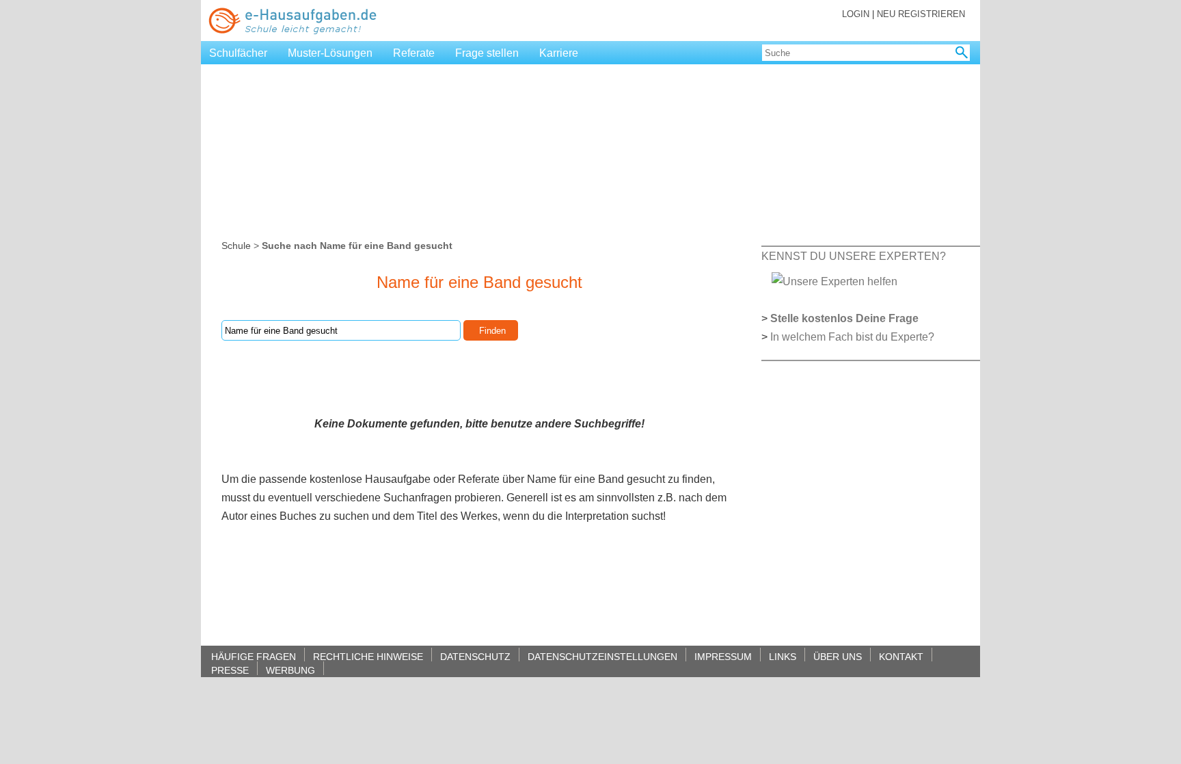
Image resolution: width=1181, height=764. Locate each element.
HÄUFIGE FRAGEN (253, 656)
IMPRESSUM (723, 656)
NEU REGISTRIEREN (921, 14)
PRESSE (230, 670)
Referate (414, 53)
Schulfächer (238, 53)
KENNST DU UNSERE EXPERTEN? (853, 256)
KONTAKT (901, 656)
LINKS (782, 656)
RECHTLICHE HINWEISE (368, 656)
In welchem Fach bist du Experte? (852, 337)
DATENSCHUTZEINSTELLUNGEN (602, 656)
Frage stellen (487, 53)
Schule (236, 245)
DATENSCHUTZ (475, 656)
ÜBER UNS (837, 656)
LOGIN (855, 14)
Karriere (558, 53)
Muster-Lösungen (330, 53)
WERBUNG (290, 670)
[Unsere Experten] (834, 281)
